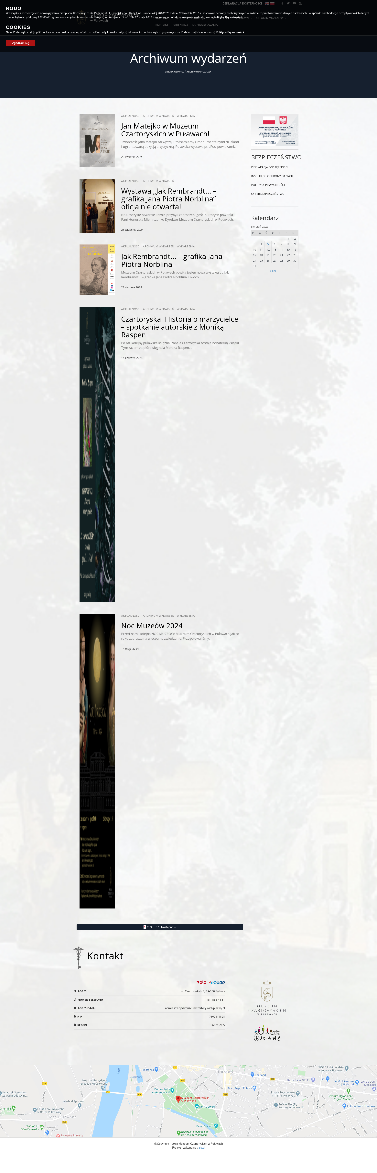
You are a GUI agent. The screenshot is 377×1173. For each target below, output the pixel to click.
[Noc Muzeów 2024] (97, 761)
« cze (273, 271)
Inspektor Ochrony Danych (272, 176)
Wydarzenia (186, 116)
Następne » (168, 927)
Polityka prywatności (268, 185)
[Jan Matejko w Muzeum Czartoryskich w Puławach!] (97, 140)
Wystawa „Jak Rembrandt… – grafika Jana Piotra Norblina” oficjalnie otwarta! (168, 198)
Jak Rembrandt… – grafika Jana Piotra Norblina (171, 260)
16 (157, 927)
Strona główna (174, 71)
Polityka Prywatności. (228, 17)
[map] (188, 1101)
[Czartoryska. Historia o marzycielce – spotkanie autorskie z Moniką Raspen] (97, 454)
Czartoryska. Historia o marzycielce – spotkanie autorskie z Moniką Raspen (179, 327)
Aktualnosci (130, 116)
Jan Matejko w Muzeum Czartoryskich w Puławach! (165, 130)
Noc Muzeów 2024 (152, 625)
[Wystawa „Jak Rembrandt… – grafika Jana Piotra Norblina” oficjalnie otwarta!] (97, 206)
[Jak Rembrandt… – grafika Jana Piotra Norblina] (97, 270)
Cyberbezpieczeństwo (268, 194)
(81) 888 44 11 (216, 999)
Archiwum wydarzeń (158, 116)
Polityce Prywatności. (230, 32)
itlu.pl (202, 1147)
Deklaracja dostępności (269, 167)
